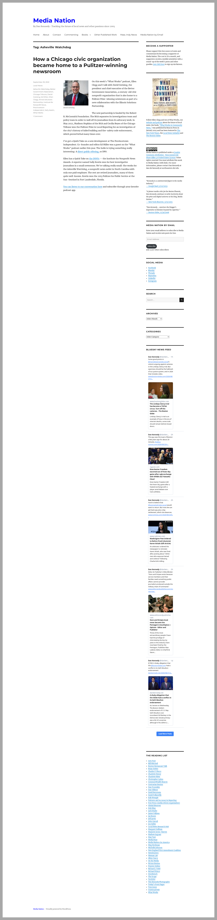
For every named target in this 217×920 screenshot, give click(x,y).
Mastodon (152, 276)
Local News (37, 86)
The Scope (152, 877)
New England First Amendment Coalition (164, 850)
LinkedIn (151, 278)
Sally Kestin (49, 110)
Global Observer (154, 806)
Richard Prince (154, 871)
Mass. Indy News (128, 35)
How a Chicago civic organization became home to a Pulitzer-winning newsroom (80, 65)
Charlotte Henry (154, 774)
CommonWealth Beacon (158, 782)
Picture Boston (154, 863)
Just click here (159, 64)
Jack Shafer (152, 811)
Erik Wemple (153, 798)
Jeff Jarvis (152, 819)
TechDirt (151, 879)
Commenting (71, 35)
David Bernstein (154, 792)
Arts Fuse (152, 761)
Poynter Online (154, 866)
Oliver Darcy (153, 858)
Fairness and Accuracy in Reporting (162, 800)
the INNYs (94, 158)
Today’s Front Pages (156, 884)
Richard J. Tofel (154, 869)
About (46, 35)
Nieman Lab (153, 855)
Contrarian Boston (155, 784)
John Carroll (153, 821)
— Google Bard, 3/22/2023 (156, 186)
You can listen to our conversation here (82, 186)
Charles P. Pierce (154, 771)
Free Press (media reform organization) (164, 803)
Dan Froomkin (154, 787)
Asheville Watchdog (41, 89)
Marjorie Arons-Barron (157, 832)
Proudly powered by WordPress (58, 909)
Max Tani (152, 837)
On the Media (153, 861)
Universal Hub (154, 890)
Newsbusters (153, 853)
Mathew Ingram (154, 834)
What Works (38, 113)
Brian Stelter (153, 769)
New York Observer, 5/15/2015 (160, 202)
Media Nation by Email (151, 35)
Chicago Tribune (40, 94)
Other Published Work (105, 35)
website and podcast (154, 122)
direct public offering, (88, 151)
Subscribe (151, 246)
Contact (57, 35)
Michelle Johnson (155, 848)
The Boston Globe (153, 136)
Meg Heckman (154, 845)
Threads (151, 273)
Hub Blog (152, 808)
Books (85, 35)
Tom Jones (152, 887)
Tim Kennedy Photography (159, 882)
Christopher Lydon (155, 779)
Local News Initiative (171, 133)
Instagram (152, 281)
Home (36, 35)
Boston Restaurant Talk (157, 766)
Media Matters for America (159, 842)
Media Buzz (152, 840)
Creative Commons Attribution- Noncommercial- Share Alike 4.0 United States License (163, 155)
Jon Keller (152, 824)
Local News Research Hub (158, 827)
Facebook (152, 268)
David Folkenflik (154, 795)
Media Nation (54, 20)
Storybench (152, 874)
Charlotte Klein (154, 777)
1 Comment (38, 116)
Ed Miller (44, 97)
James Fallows (154, 813)
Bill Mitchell (153, 763)
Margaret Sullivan (155, 829)
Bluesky (151, 270)
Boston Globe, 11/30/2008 (158, 212)
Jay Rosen (152, 816)
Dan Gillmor (153, 790)
